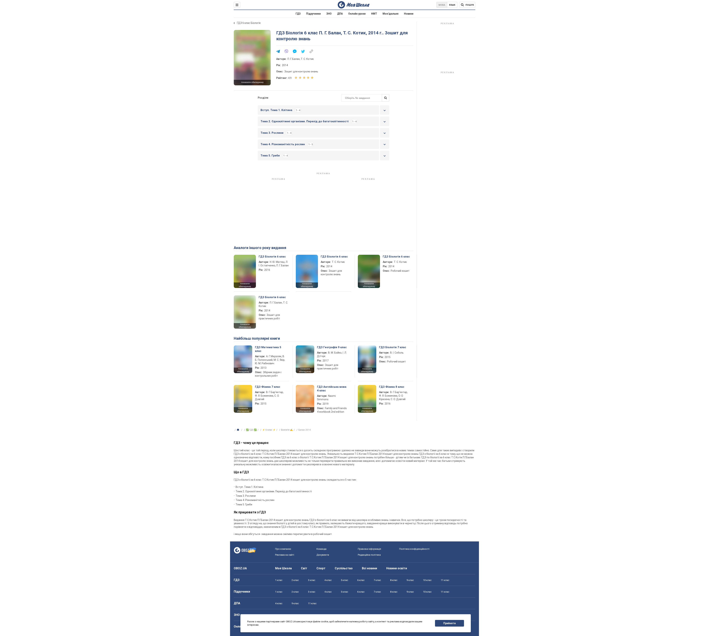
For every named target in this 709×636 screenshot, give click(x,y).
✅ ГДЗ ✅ (251, 430)
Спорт (321, 568)
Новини (408, 13)
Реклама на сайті (284, 554)
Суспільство (344, 568)
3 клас (311, 580)
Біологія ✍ (287, 430)
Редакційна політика (369, 554)
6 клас (360, 580)
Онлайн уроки (357, 13)
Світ (304, 568)
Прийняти (449, 623)
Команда (321, 549)
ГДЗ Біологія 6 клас (272, 256)
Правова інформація (369, 549)
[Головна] (238, 429)
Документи (322, 554)
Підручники (313, 13)
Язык (452, 5)
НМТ (374, 13)
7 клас (377, 580)
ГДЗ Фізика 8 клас (391, 386)
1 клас (278, 580)
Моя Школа (283, 568)
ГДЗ (298, 13)
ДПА (340, 13)
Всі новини (369, 568)
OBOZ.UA (240, 568)
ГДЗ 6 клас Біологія (249, 22)
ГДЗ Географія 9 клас (332, 347)
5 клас (344, 580)
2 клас (295, 580)
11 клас (445, 580)
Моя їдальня (390, 13)
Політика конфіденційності (414, 549)
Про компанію (283, 549)
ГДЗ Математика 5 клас (268, 349)
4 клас (328, 580)
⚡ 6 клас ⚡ (268, 430)
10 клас (427, 580)
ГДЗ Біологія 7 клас (392, 347)
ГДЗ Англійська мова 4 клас (331, 388)
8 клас (393, 580)
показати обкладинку (252, 82)
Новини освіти (396, 568)
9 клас (410, 580)
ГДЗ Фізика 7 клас (267, 386)
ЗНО (329, 13)
